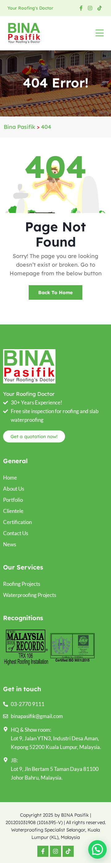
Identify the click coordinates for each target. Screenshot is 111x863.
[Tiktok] (68, 851)
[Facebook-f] (42, 851)
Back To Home (55, 292)
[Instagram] (55, 851)
